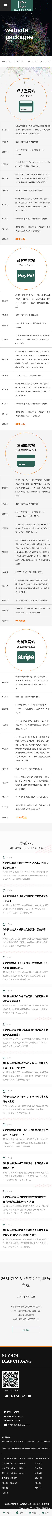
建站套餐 (5, 1488)
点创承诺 (13, 1478)
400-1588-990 (13, 1420)
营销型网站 (32, 61)
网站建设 (5, 1483)
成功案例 (22, 1448)
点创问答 (5, 1493)
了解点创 (14, 1448)
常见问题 (38, 1473)
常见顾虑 (13, 1483)
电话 (21, 1513)
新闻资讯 (38, 1448)
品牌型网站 (19, 61)
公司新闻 (38, 1459)
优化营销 (38, 1468)
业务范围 (30, 1448)
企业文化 (13, 1468)
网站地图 (36, 1504)
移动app (22, 1473)
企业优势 (13, 1473)
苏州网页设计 (17, 1441)
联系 (47, 1513)
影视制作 (22, 1463)
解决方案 (38, 1478)
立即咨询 (26, 1330)
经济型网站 (6, 61)
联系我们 (46, 1448)
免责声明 (45, 1504)
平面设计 (22, 1468)
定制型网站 (45, 61)
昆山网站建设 (44, 1441)
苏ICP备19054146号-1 (21, 1504)
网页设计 (38, 1488)
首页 (8, 1513)
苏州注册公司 (30, 1441)
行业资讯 (38, 1463)
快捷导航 (6, 1448)
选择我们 (13, 1463)
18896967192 (13, 1412)
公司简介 (13, 1459)
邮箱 (34, 1513)
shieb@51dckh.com (16, 1416)
